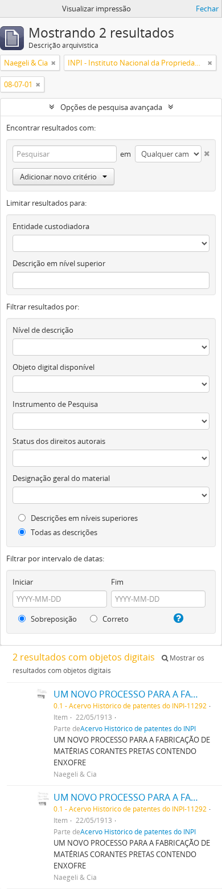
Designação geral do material (61, 478)
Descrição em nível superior (59, 263)
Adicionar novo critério (58, 177)
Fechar (207, 8)
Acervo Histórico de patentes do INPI (138, 728)
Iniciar (23, 582)
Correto (115, 619)
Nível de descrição (43, 330)
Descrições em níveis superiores (83, 518)
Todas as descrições (63, 532)
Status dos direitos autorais (59, 441)
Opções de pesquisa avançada (111, 107)
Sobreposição (53, 619)
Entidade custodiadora (51, 226)
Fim (117, 582)
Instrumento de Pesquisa (55, 404)
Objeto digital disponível (53, 367)
